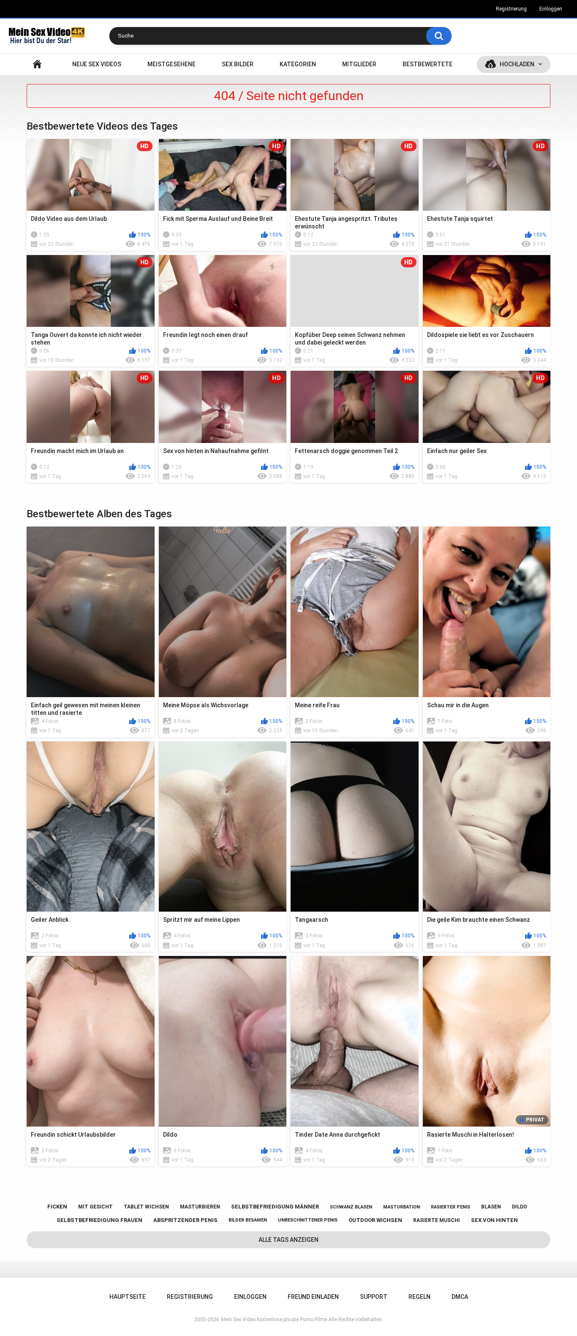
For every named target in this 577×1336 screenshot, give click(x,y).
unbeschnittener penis (307, 1220)
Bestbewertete (427, 64)
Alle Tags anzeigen (288, 1239)
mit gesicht (95, 1207)
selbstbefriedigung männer (275, 1206)
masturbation (401, 1207)
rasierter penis (450, 1207)
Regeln (419, 1296)
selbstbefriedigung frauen (99, 1220)
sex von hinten (494, 1220)
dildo (519, 1207)
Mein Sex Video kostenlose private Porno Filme (274, 1319)
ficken (57, 1206)
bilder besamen (248, 1220)
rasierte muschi (436, 1220)
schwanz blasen (351, 1207)
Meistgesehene (171, 64)
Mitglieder (359, 64)
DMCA (460, 1296)
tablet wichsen (146, 1207)
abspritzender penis (185, 1220)
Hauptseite (37, 64)
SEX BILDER (237, 64)
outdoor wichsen (375, 1220)
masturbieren (200, 1207)
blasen (491, 1207)
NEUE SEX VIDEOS (96, 64)
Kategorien (298, 64)
